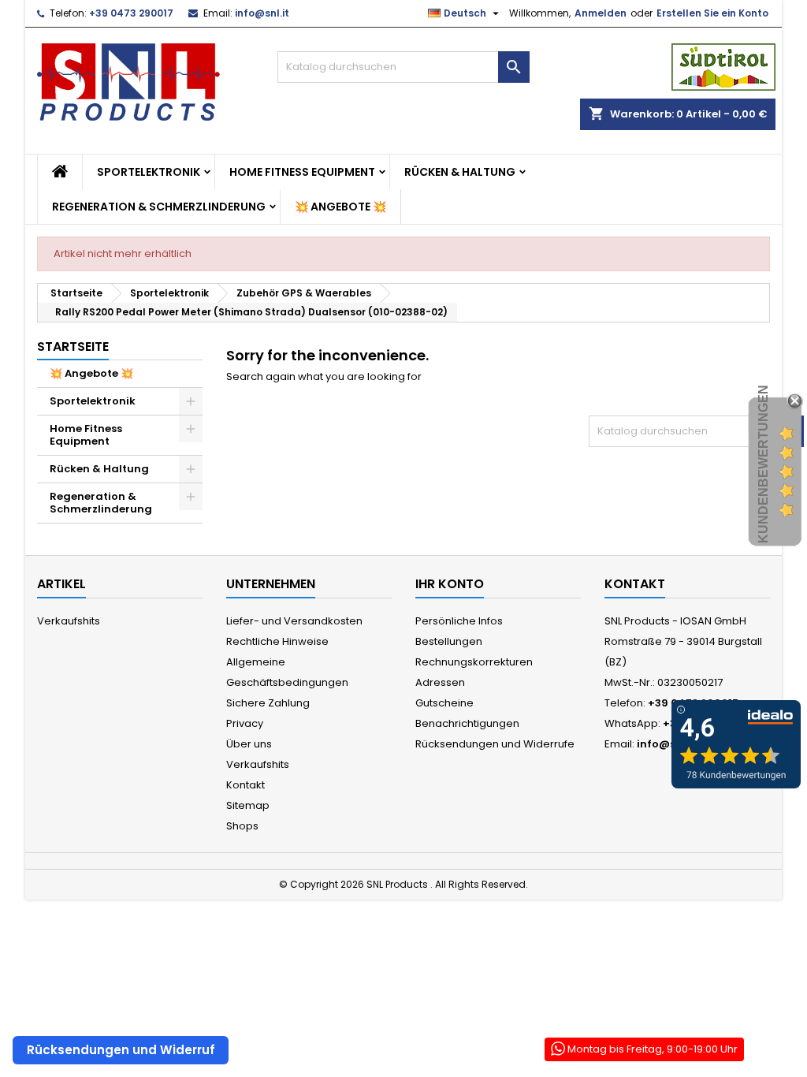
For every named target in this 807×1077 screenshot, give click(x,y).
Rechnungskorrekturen (474, 661)
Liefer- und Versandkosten (294, 620)
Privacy (244, 723)
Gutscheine (444, 702)
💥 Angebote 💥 (340, 206)
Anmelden (601, 13)
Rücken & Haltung (459, 172)
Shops (242, 825)
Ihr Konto (449, 584)
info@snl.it (262, 13)
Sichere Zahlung (268, 702)
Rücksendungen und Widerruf (121, 1050)
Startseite (73, 346)
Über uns (249, 743)
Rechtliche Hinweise (277, 641)
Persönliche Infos (459, 620)
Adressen (440, 682)
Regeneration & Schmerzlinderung (159, 206)
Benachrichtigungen (467, 723)
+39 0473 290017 (131, 13)
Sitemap (248, 805)
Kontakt (245, 784)
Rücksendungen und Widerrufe (495, 743)
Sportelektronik (148, 172)
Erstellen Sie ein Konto (712, 13)
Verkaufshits (68, 620)
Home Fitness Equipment (302, 172)
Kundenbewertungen (763, 464)
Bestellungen (448, 641)
